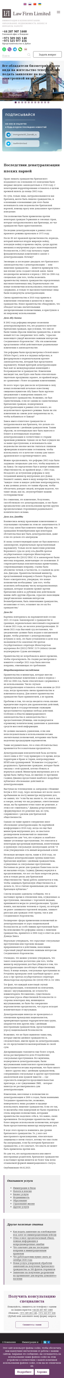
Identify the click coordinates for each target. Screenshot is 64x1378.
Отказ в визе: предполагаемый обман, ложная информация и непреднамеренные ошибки (33, 1241)
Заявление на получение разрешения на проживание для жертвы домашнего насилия (34, 1275)
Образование (20, 1200)
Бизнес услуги (21, 1194)
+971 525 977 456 (14, 40)
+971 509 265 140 (14, 38)
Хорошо (42, 1372)
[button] (16, 102)
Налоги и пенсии (22, 1191)
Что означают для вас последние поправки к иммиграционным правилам (31, 1250)
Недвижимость (21, 1197)
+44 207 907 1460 (14, 31)
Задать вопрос (47, 54)
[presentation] (5, 81)
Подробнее (15, 95)
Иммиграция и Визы (24, 1188)
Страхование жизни (24, 1203)
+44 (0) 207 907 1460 (42, 1309)
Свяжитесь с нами (32, 1324)
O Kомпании (9, 1342)
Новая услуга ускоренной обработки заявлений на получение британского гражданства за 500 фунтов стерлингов (34, 1266)
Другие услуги (21, 1206)
